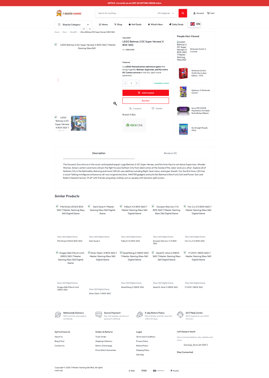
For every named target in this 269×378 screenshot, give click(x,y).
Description (98, 153)
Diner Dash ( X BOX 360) (100, 293)
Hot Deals (136, 24)
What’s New (157, 24)
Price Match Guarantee (105, 350)
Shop (119, 24)
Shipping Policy (142, 350)
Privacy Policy (142, 341)
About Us (59, 337)
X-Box (132, 114)
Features (126, 62)
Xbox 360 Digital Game (67, 236)
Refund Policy (142, 346)
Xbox (65, 32)
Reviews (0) (170, 153)
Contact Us (59, 346)
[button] (115, 80)
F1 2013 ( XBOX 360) (194, 287)
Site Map (140, 355)
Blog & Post (59, 341)
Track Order (100, 337)
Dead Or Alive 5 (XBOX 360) (165, 287)
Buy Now (146, 100)
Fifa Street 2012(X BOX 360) (69, 241)
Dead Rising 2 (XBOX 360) (132, 287)
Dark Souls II (94, 241)
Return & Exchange (103, 346)
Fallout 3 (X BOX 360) (130, 241)
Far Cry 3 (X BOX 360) (195, 241)
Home (105, 24)
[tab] (99, 153)
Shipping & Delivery (103, 341)
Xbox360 (73, 32)
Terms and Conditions (145, 337)
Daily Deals (177, 24)
